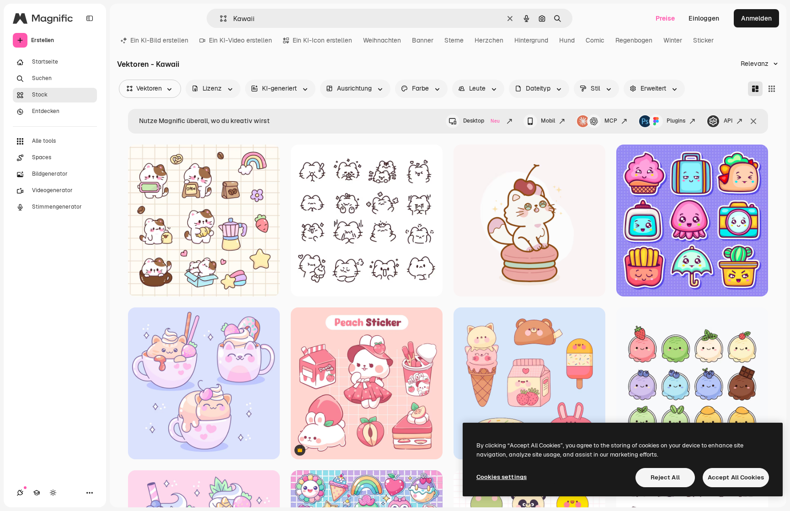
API (728, 120)
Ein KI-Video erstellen (240, 40)
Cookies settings (501, 477)
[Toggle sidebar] (89, 18)
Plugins (676, 120)
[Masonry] (755, 88)
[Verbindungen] (20, 492)
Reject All (665, 477)
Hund (567, 40)
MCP (610, 120)
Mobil (548, 120)
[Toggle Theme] (53, 492)
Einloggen (704, 18)
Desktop (481, 120)
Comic (595, 40)
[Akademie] (36, 492)
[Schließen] (753, 121)
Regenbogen (633, 40)
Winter (672, 40)
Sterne (454, 40)
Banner (422, 40)
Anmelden (756, 18)
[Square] (771, 88)
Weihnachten (382, 40)
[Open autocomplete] (219, 18)
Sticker (703, 40)
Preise (665, 18)
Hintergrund (531, 40)
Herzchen (489, 40)
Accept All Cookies (736, 477)
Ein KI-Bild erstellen (159, 40)
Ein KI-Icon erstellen (322, 40)
